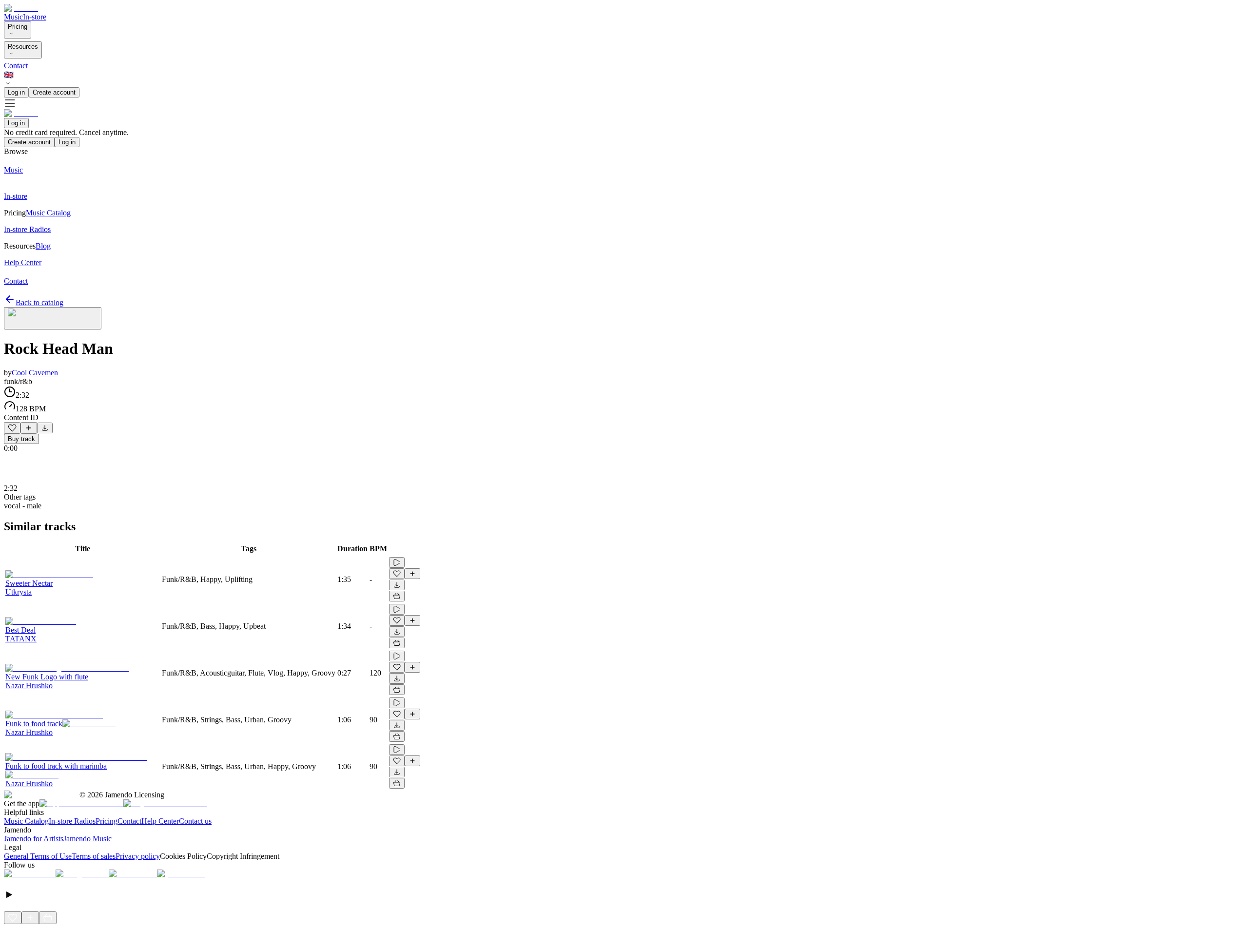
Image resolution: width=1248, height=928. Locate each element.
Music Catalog (26, 821)
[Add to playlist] (28, 428)
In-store (34, 17)
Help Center (160, 821)
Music (13, 17)
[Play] (52, 318)
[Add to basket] (397, 596)
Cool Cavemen (35, 372)
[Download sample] (45, 428)
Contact (16, 65)
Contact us (195, 821)
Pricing (17, 26)
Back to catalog (39, 302)
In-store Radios (72, 821)
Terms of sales (94, 856)
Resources (23, 46)
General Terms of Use (38, 856)
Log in (16, 92)
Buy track (21, 439)
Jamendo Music (87, 838)
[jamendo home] (21, 8)
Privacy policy (138, 856)
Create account (54, 92)
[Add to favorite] (12, 428)
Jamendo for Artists (33, 838)
